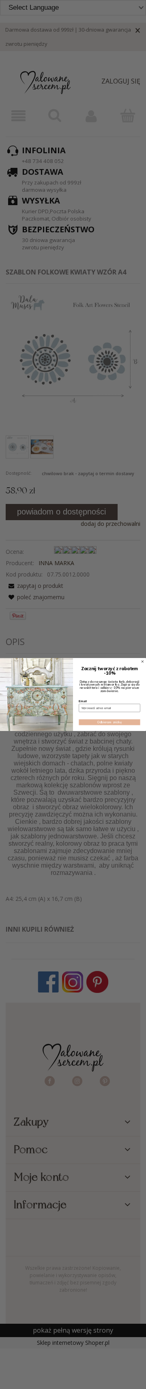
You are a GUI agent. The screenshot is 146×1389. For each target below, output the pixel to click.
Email (82, 701)
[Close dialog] (142, 661)
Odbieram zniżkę (109, 722)
